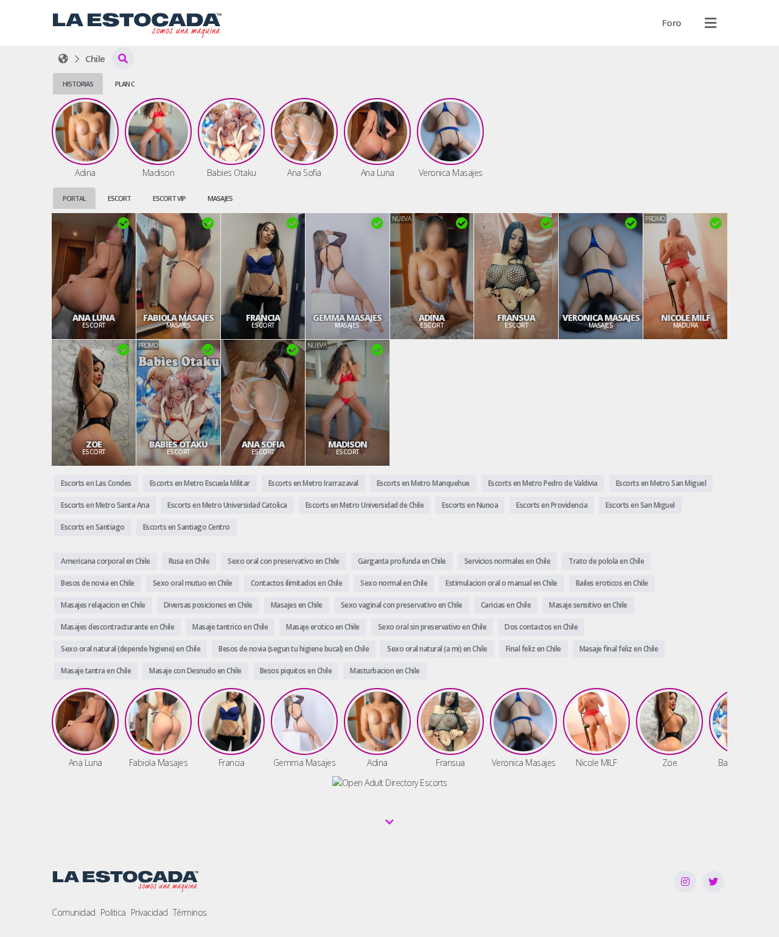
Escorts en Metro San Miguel (661, 483)
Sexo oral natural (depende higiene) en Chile (130, 649)
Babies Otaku (178, 444)
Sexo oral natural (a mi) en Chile (437, 649)
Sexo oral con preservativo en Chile (284, 561)
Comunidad (74, 912)
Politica (113, 912)
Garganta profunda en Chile (402, 561)
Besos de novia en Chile (97, 583)
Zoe (94, 444)
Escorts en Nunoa (470, 505)
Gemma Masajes (347, 318)
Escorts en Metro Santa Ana (105, 505)
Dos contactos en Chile (541, 627)
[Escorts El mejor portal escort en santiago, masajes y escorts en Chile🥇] (63, 58)
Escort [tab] (119, 198)
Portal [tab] (74, 198)
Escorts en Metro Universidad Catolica (227, 505)
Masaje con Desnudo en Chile (195, 670)
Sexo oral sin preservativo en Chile (432, 627)
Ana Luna (93, 318)
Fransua (516, 318)
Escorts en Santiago (93, 527)
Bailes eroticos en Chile (612, 583)
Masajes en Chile (297, 605)
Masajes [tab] (220, 198)
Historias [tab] (78, 83)
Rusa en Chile (189, 561)
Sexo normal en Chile (393, 583)
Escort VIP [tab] (169, 198)
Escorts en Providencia (551, 505)
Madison (347, 444)
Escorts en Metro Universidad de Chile (365, 505)
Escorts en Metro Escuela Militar (200, 483)
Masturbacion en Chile (385, 670)
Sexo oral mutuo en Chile (192, 583)
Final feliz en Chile (533, 649)
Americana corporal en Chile (105, 561)
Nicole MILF (685, 318)
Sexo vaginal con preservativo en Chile (402, 605)
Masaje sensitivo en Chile (588, 605)
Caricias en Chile (506, 605)
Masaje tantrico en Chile (230, 627)
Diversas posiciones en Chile (208, 605)
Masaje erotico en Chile (323, 627)
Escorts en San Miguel (640, 505)
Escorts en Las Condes (96, 483)
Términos (190, 912)
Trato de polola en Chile (606, 561)
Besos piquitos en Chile (296, 670)
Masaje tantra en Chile (96, 670)
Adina (431, 318)
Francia (263, 318)
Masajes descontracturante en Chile (117, 627)
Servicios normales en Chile (507, 561)
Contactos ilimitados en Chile (297, 583)
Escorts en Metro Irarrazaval (313, 483)
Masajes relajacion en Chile (103, 605)
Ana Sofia (263, 444)
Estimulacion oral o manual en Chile (501, 583)
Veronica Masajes (601, 318)
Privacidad (149, 912)
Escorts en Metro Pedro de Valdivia (543, 483)
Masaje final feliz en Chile (618, 649)
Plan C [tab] (124, 83)
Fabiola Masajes (178, 318)
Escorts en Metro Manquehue (423, 483)
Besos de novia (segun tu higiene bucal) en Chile (293, 649)
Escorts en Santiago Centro (186, 527)
